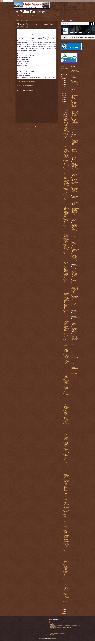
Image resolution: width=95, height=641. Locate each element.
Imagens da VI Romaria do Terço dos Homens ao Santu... (66, 207)
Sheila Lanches (74, 315)
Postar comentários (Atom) (24, 128)
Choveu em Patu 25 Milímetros (65, 376)
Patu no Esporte (74, 296)
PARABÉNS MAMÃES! (65, 455)
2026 (63, 78)
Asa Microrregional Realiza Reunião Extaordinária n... (66, 382)
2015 (63, 99)
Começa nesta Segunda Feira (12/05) (66, 468)
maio (64, 116)
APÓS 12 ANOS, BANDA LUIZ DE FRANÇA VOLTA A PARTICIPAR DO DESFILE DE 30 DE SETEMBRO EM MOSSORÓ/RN (74, 170)
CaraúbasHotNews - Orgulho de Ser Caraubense (74, 358)
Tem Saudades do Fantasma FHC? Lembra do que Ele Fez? (66, 200)
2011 (63, 613)
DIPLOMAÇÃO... (74, 250)
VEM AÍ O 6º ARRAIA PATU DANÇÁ (65, 400)
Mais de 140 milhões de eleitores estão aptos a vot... (66, 438)
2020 (63, 90)
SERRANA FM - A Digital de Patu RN (75, 71)
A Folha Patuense (30, 11)
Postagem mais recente (22, 126)
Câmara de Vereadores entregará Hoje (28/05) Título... (66, 150)
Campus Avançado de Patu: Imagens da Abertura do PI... (66, 581)
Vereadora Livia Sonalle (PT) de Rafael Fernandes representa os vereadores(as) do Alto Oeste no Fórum (74, 340)
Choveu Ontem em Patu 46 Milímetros (66, 288)
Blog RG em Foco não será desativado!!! (57, 633)
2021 (63, 88)
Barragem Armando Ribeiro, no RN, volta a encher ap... (66, 406)
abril (64, 601)
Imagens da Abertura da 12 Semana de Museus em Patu (66, 432)
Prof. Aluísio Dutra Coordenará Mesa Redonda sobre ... (66, 329)
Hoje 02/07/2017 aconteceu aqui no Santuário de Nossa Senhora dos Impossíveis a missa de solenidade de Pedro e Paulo (75, 215)
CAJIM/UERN (74, 373)
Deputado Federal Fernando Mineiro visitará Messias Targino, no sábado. (74, 142)
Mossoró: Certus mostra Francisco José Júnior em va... (66, 596)
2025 (63, 80)
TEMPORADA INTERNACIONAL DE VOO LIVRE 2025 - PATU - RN (74, 123)
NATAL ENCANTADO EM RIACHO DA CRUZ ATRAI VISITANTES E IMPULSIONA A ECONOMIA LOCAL (74, 154)
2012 (63, 611)
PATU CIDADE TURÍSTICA (74, 120)
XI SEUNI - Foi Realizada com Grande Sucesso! (66, 235)
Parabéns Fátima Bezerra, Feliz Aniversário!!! (66, 228)
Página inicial (37, 126)
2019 (63, 91)
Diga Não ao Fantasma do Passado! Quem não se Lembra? (66, 163)
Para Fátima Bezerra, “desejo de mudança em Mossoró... (65, 496)
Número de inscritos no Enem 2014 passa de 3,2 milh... (66, 356)
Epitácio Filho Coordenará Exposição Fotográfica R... (66, 335)
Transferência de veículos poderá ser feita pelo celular (74, 96)
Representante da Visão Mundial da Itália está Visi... (66, 426)
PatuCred (73, 363)
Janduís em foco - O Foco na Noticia (74, 256)
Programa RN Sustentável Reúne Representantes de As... (66, 282)
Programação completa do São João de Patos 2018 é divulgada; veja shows (74, 201)
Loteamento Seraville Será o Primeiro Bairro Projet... (65, 574)
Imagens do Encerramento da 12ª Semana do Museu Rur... (66, 300)
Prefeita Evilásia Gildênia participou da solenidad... (66, 517)
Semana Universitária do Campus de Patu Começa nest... (66, 322)
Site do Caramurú (73, 348)
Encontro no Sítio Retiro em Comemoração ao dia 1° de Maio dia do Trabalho (74, 261)
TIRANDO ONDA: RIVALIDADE (74, 323)
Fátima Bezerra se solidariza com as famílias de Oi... (65, 389)
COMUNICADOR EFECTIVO (74, 197)
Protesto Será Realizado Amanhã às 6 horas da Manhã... (66, 255)
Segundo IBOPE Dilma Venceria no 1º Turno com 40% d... (66, 247)
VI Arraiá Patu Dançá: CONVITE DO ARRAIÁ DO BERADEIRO (66, 183)
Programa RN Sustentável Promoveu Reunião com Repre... (66, 214)
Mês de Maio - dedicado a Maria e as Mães (74, 182)
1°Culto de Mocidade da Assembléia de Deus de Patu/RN (74, 230)
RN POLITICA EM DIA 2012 (74, 103)
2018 (63, 93)
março (64, 603)
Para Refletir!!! (66, 194)
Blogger (54, 638)
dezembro (65, 103)
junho (64, 114)
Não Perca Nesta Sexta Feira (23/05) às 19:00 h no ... (66, 261)
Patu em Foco (74, 81)
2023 (63, 84)
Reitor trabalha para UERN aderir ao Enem (66, 395)
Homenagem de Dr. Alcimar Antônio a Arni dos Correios (65, 567)
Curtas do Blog (66, 465)
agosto (64, 110)
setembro (65, 108)
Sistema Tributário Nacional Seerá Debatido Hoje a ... (65, 269)
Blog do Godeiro (73, 353)
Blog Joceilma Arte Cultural (74, 189)
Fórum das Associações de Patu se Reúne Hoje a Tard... (66, 143)
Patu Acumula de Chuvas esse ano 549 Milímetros (66, 537)
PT (72, 335)
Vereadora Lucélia (73, 281)
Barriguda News (74, 93)
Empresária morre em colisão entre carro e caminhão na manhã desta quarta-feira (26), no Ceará (74, 85)
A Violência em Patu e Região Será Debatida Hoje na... (66, 306)
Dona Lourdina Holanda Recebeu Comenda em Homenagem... (66, 314)
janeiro (64, 606)
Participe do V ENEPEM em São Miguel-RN (66, 124)
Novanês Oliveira (73, 237)
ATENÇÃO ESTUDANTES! (74, 191)
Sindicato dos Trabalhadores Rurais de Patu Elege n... (66, 545)
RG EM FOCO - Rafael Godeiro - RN (74, 304)
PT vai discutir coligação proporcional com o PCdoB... (66, 190)
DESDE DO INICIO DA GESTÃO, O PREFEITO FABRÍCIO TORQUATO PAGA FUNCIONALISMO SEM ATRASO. (75, 272)
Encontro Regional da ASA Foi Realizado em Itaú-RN (66, 129)
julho (64, 112)
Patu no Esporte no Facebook (74, 298)
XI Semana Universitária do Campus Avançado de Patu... (66, 419)
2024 (63, 82)
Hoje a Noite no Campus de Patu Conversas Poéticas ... (66, 240)
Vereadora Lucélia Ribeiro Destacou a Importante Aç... (66, 475)
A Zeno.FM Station (64, 40)
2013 (63, 609)
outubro (64, 106)
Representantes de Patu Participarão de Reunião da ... (66, 156)
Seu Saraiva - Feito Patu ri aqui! (74, 329)
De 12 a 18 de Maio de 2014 (66, 511)
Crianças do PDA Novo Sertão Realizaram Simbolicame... (66, 370)
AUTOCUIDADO (74, 133)
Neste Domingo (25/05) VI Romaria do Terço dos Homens (66, 221)
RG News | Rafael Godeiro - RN (74, 368)
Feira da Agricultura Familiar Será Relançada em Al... (65, 460)
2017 (63, 95)
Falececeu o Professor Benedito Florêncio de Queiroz (66, 275)
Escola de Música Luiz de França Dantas (74, 164)
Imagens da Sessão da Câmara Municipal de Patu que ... (66, 136)
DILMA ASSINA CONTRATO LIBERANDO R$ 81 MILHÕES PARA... (66, 525)
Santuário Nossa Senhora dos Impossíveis (75, 209)
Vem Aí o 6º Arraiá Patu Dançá (66, 119)
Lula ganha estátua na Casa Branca (65, 177)
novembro (65, 105)
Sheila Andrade (74, 314)
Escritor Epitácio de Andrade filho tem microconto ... (66, 413)
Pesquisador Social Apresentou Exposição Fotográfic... (66, 293)
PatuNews (73, 149)
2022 (63, 86)
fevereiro (65, 605)
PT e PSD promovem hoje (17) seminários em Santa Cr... (65, 350)
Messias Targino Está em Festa (65, 532)
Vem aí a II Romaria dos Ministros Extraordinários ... (66, 170)
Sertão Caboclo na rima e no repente (74, 131)
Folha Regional (74, 268)
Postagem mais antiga (52, 126)
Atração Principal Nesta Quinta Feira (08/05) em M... (66, 489)
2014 (63, 101)
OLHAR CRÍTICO (75, 249)
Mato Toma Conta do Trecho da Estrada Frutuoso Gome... (65, 342)
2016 (63, 97)
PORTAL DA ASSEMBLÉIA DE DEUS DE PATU (74, 226)
